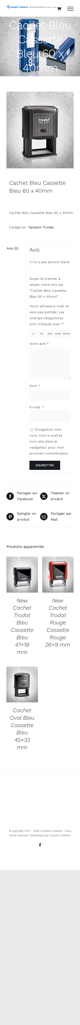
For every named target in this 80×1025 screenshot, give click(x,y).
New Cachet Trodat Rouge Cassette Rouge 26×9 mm (57, 622)
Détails (22, 575)
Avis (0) (12, 248)
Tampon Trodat (41, 227)
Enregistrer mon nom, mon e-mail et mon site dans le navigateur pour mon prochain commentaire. (48, 441)
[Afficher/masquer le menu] (70, 9)
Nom (34, 386)
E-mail (36, 407)
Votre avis (39, 344)
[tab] (15, 248)
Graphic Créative (60, 835)
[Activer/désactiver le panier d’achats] (59, 8)
